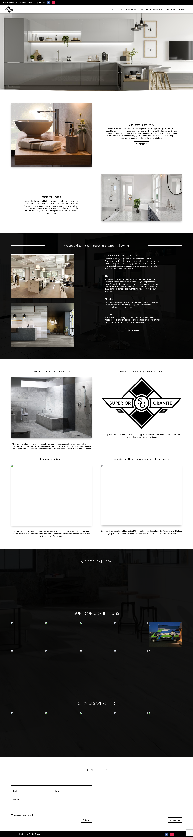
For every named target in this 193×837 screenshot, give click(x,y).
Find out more (132, 330)
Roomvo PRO (184, 10)
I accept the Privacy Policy (22, 815)
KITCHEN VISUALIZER (154, 10)
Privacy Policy (170, 10)
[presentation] (13, 634)
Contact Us (141, 143)
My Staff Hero (34, 834)
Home (113, 10)
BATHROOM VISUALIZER (127, 10)
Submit (86, 820)
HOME (141, 10)
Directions (175, 820)
